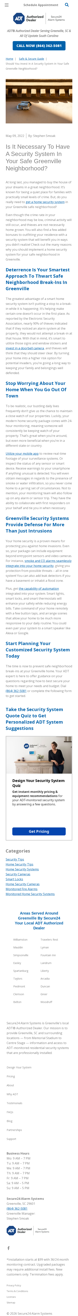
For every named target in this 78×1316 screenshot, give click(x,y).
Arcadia (45, 978)
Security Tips (15, 859)
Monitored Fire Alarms (21, 889)
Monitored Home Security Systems (30, 894)
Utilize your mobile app (22, 453)
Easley (17, 963)
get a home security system (45, 202)
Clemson (18, 994)
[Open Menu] (7, 5)
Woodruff (46, 1002)
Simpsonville (20, 955)
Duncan (45, 986)
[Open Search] (67, 5)
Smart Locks (14, 879)
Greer (44, 994)
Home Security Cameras (23, 884)
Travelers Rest (49, 939)
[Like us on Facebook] (8, 1249)
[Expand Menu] (40, 26)
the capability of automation (39, 588)
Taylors (17, 978)
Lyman (45, 947)
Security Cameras (18, 874)
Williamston (20, 939)
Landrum (46, 963)
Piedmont (19, 986)
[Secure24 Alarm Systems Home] (39, 18)
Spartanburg (20, 971)
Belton (17, 1002)
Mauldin (18, 947)
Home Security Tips (19, 864)
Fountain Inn (48, 955)
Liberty (45, 971)
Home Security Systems (22, 869)
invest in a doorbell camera (25, 348)
